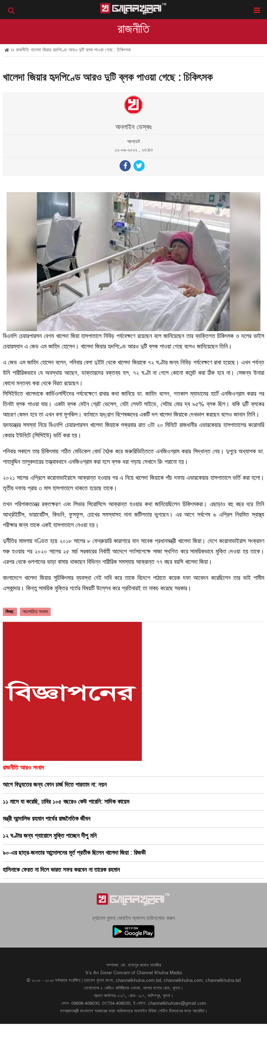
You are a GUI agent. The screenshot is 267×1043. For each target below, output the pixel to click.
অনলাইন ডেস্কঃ (133, 127)
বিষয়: (10, 611)
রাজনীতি (133, 29)
